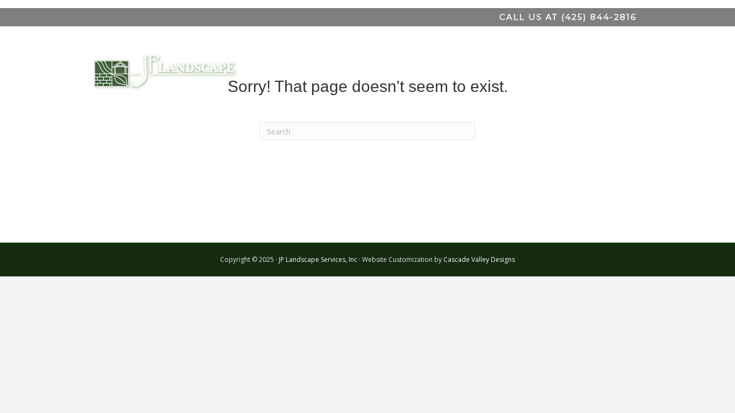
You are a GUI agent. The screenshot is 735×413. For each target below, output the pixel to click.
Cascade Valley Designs (479, 259)
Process (509, 66)
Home (348, 66)
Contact (616, 66)
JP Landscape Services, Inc (318, 259)
